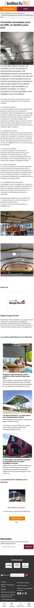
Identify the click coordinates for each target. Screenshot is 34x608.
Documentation (8, 9)
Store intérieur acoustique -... (17, 507)
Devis (26, 9)
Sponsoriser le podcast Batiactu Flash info (8, 595)
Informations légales (23, 582)
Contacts (3, 582)
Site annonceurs (22, 585)
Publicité (3, 589)
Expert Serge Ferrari (9, 316)
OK (27, 575)
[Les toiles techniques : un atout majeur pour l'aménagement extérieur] (17, 402)
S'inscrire (28, 547)
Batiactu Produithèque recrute (7, 585)
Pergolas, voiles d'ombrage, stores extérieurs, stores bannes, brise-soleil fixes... (16, 376)
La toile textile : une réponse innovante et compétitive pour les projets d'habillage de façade (17, 461)
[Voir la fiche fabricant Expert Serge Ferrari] (17, 302)
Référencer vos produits (8, 592)
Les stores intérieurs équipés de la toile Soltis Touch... (17, 511)
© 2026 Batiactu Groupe (8, 599)
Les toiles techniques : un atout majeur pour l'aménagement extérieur (17, 416)
